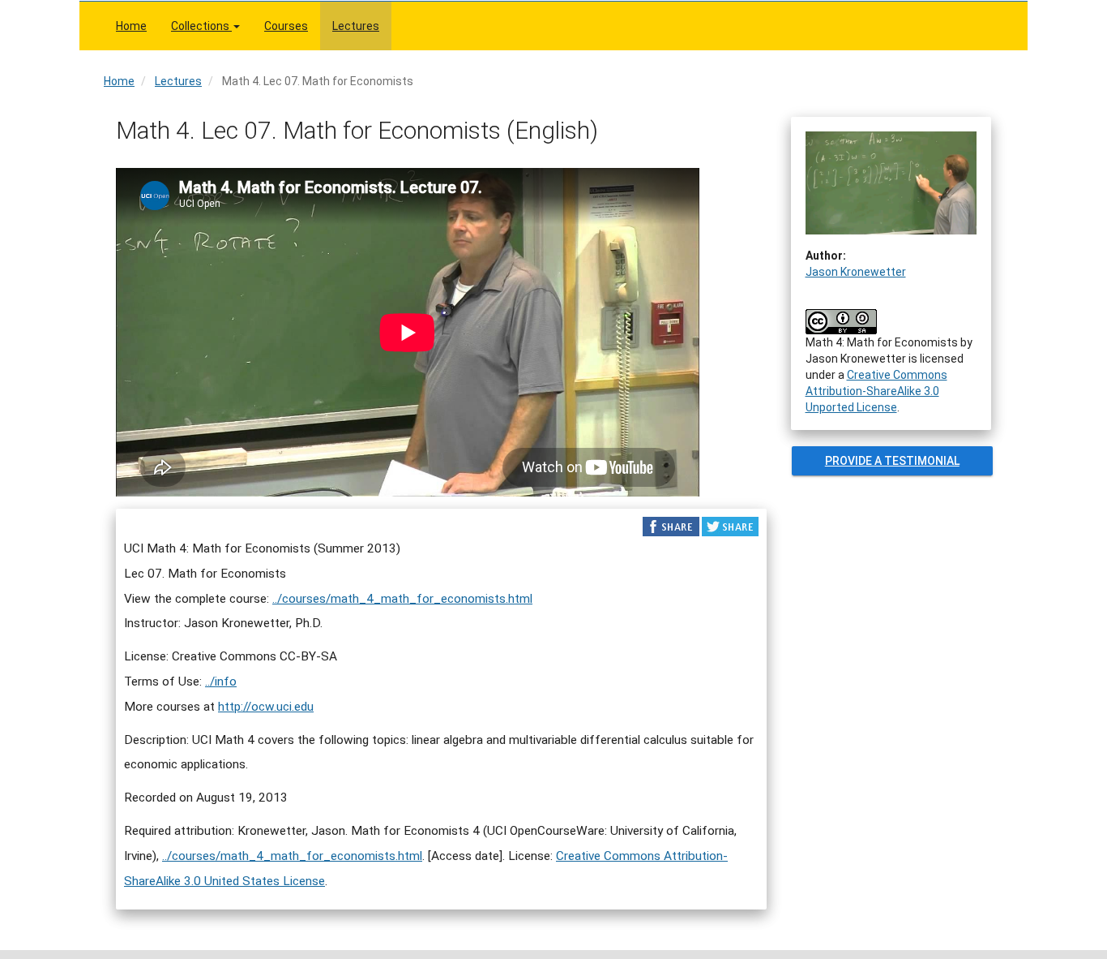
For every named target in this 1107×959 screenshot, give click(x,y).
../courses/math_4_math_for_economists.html (402, 598)
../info (221, 681)
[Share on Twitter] (730, 525)
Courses (286, 25)
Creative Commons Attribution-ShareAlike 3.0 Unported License (876, 391)
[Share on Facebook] (671, 525)
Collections (201, 25)
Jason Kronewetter (856, 271)
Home (131, 25)
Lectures (355, 25)
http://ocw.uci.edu (266, 706)
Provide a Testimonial (891, 460)
